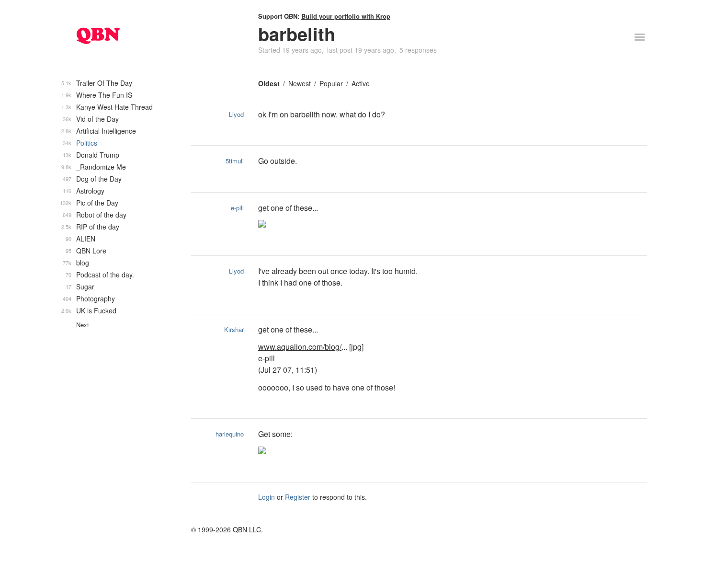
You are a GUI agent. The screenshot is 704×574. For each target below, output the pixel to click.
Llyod (236, 114)
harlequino (230, 433)
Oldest (269, 83)
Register (297, 497)
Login (266, 497)
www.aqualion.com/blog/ (299, 346)
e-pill (237, 207)
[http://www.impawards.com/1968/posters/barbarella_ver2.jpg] (379, 451)
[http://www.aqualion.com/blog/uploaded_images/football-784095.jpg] (379, 224)
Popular (331, 83)
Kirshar (234, 329)
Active (361, 83)
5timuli (235, 160)
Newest (299, 83)
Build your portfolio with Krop (345, 16)
